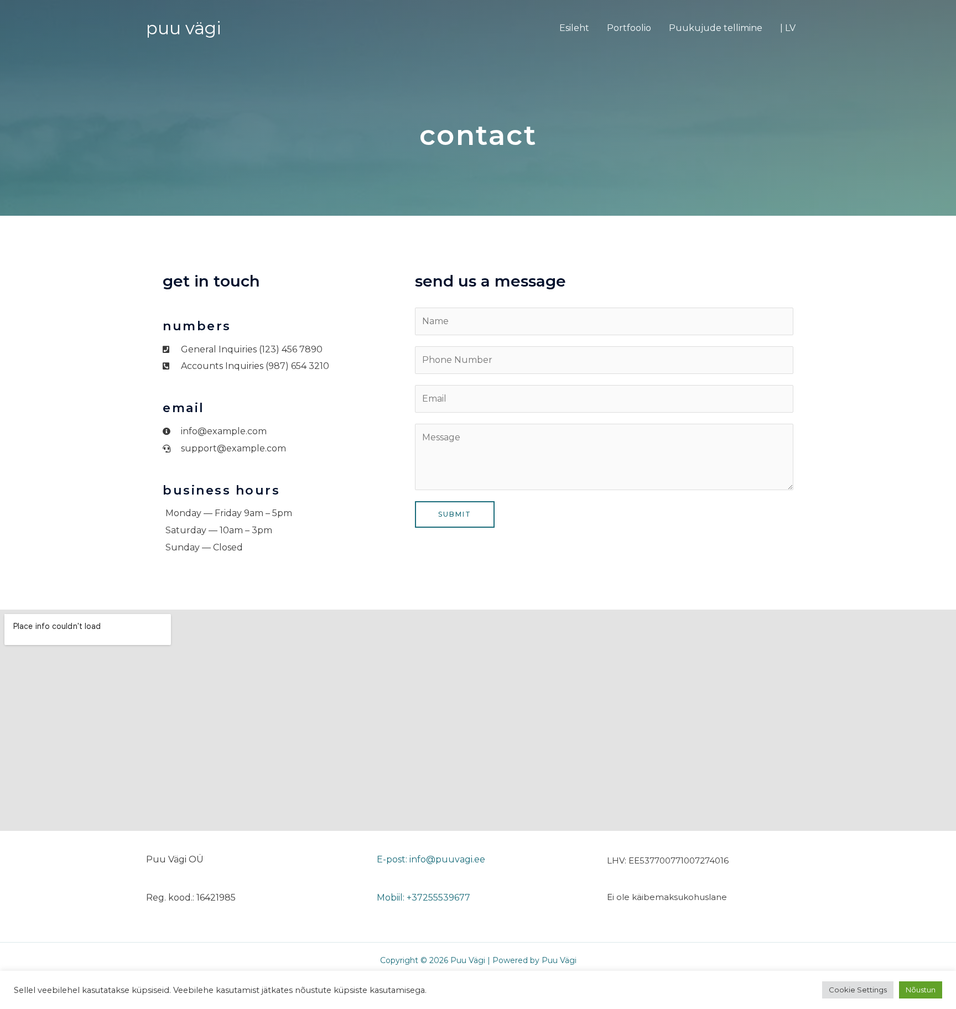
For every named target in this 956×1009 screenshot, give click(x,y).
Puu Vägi (183, 28)
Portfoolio (629, 28)
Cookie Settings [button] (858, 989)
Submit (454, 514)
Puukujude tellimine (715, 28)
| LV (788, 28)
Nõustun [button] (921, 989)
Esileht (574, 28)
